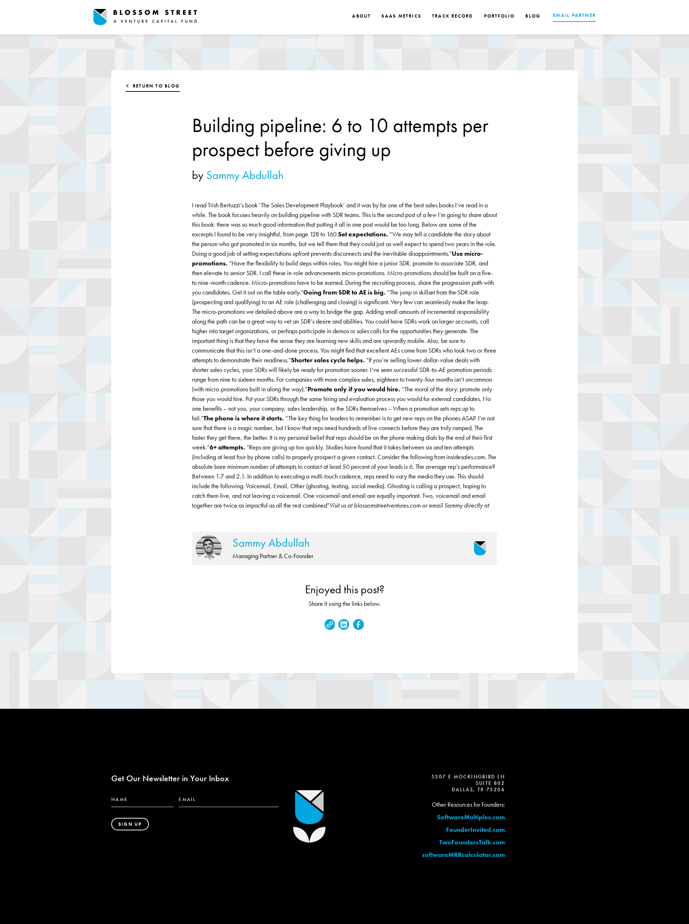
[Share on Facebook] (358, 624)
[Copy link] (330, 624)
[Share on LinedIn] (343, 624)
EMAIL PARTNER (574, 15)
